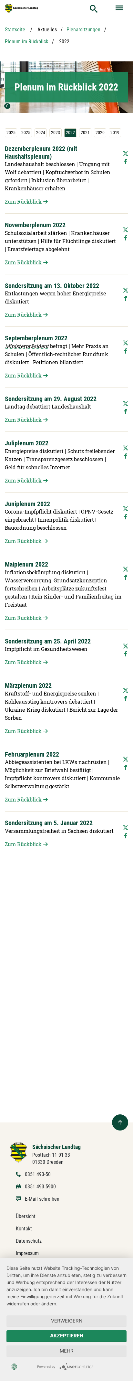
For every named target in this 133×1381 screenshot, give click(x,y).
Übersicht (26, 1216)
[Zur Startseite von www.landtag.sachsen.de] (18, 1152)
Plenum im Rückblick (26, 41)
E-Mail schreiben (42, 1199)
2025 (10, 132)
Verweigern (66, 1321)
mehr (67, 1351)
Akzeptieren (66, 1336)
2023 (55, 132)
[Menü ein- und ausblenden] (119, 8)
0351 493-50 (38, 1174)
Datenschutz (29, 1241)
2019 (114, 132)
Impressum (27, 1253)
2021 (85, 132)
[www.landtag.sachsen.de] (21, 8)
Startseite (15, 30)
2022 (70, 132)
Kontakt (24, 1229)
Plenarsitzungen (83, 30)
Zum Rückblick (23, 201)
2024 (40, 132)
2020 (100, 132)
